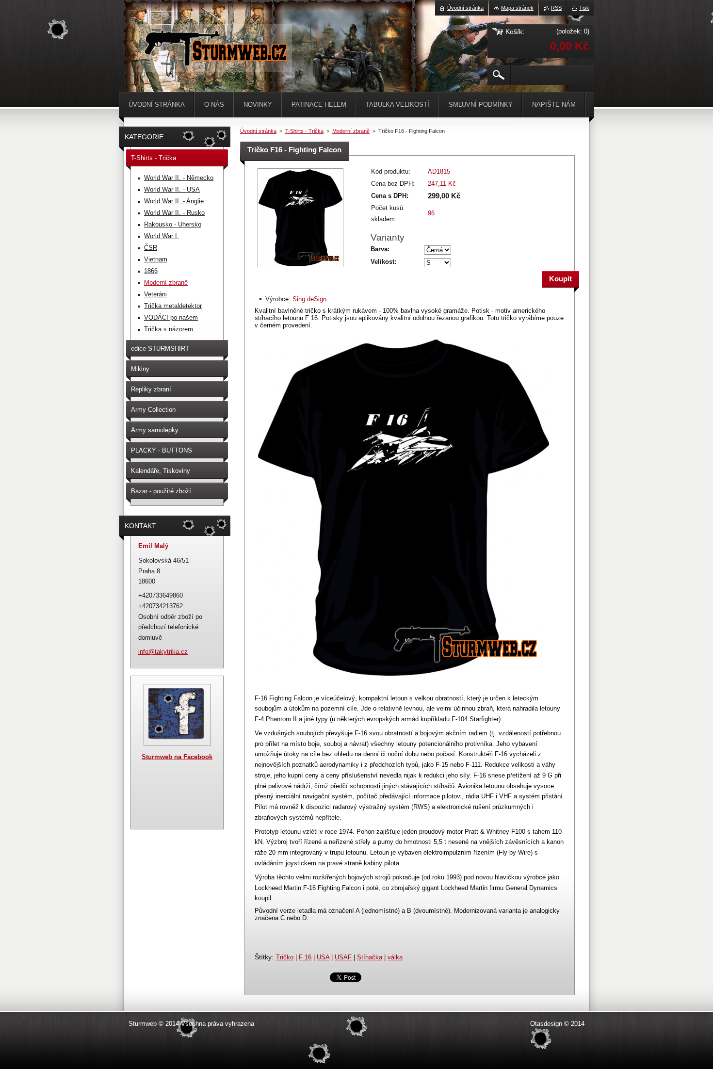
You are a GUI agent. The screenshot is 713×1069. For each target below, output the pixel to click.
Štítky (263, 957)
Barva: (380, 249)
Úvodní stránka (258, 131)
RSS (556, 8)
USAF (343, 957)
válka (395, 957)
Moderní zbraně (351, 131)
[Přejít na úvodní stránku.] (215, 62)
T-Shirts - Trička (304, 131)
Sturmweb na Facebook (177, 757)
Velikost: (383, 261)
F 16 (305, 957)
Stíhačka (369, 957)
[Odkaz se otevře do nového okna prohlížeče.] (300, 268)
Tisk (584, 8)
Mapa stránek (517, 8)
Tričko (284, 957)
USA (323, 957)
